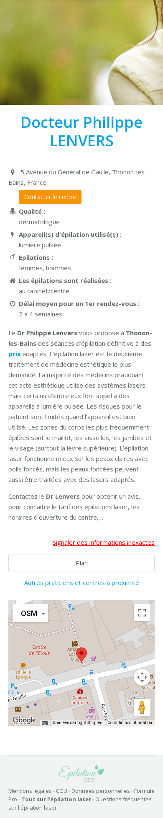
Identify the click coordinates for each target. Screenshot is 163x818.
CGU (61, 791)
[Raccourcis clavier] (45, 723)
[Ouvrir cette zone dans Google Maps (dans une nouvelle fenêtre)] (24, 720)
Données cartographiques (77, 722)
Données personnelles (100, 791)
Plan (82, 563)
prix (14, 353)
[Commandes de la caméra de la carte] (142, 677)
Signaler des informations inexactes (104, 542)
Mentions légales (30, 791)
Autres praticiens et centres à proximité (81, 582)
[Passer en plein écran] (142, 612)
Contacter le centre (50, 197)
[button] (81, 655)
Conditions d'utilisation (129, 722)
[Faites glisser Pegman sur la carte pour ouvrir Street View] (142, 707)
